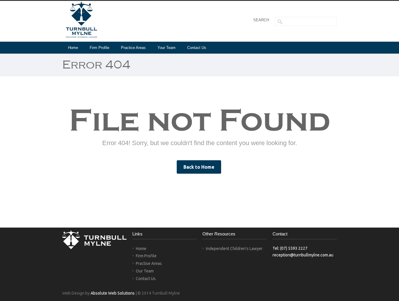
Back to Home (198, 167)
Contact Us (196, 47)
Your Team (166, 47)
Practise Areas (149, 263)
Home (73, 47)
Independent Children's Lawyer (234, 248)
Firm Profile (99, 47)
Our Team (145, 271)
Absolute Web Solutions (113, 293)
